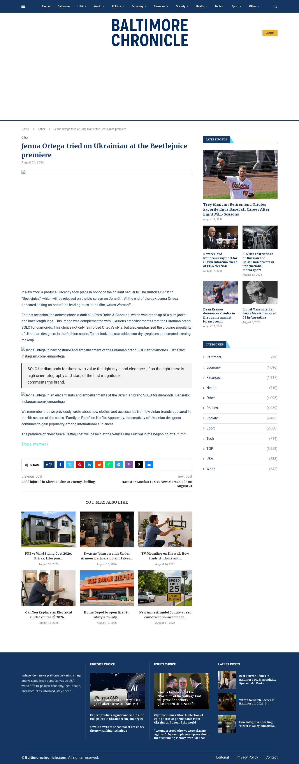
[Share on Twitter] (70, 464)
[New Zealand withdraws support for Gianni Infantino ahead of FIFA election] (220, 237)
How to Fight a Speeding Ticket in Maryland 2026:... (257, 723)
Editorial (222, 757)
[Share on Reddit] (99, 464)
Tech (218, 6)
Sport (235, 6)
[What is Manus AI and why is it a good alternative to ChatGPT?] (117, 691)
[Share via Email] (149, 464)
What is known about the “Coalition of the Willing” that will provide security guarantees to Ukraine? (179, 698)
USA (80, 6)
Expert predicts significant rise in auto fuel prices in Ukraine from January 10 (117, 716)
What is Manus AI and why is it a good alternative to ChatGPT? (117, 702)
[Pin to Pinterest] (80, 464)
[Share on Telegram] (119, 464)
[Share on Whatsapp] (109, 464)
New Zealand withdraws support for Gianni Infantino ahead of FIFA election (220, 260)
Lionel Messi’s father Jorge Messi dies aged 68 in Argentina (259, 313)
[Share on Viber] (129, 464)
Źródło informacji (34, 444)
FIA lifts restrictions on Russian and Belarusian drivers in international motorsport (258, 262)
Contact (270, 33)
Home (46, 6)
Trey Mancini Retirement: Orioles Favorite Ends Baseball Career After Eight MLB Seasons (236, 209)
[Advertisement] (149, 83)
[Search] (275, 6)
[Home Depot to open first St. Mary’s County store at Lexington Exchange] (107, 588)
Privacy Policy (247, 757)
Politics (116, 6)
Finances (159, 6)
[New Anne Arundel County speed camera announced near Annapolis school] (165, 588)
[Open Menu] (23, 6)
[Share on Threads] (139, 464)
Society (180, 6)
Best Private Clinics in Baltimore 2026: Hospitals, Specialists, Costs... (257, 679)
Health (200, 6)
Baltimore (64, 6)
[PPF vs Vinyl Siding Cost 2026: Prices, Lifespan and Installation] (48, 529)
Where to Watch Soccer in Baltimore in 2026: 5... (256, 701)
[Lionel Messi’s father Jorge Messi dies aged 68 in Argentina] (260, 292)
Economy (137, 6)
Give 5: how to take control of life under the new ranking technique (117, 728)
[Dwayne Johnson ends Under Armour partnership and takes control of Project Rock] (107, 529)
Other (252, 6)
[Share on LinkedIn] (89, 464)
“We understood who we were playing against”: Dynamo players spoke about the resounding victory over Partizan (181, 734)
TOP (242, 449)
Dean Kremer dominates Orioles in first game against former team (219, 315)
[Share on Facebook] (60, 464)
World (97, 6)
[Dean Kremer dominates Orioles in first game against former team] (220, 292)
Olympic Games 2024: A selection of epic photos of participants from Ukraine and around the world (178, 718)
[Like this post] (50, 464)
